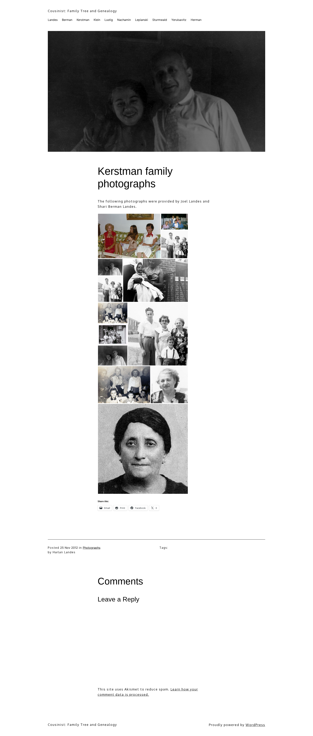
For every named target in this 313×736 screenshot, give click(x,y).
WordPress (255, 725)
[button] (129, 236)
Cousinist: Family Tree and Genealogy (82, 11)
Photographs (91, 547)
